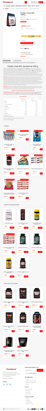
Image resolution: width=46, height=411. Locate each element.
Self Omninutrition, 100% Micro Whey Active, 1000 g (9, 351)
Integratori (7, 5)
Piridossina (32, 94)
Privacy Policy (28, 390)
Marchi (6, 8)
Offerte (37, 5)
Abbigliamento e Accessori (21, 5)
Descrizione (6, 60)
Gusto (22, 28)
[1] (20, 54)
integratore (10, 68)
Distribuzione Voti (23, 56)
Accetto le (31, 373)
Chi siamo (27, 379)
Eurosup (11, 119)
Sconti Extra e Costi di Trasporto (31, 382)
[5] (25, 54)
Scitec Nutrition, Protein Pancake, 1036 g (37, 145)
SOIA (36, 93)
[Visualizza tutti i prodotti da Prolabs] (26, 48)
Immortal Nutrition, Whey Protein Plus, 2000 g (37, 327)
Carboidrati (6, 106)
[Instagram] (10, 384)
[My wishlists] (32, 2)
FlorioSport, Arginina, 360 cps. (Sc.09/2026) (9, 169)
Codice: (21, 17)
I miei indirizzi (28, 400)
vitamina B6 (20, 69)
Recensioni (17, 60)
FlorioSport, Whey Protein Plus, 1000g (8, 327)
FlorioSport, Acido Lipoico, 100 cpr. (23, 272)
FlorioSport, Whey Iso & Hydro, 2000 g (9, 302)
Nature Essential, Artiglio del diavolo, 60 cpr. (9, 272)
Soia (17, 93)
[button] (31, 36)
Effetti (33, 5)
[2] (21, 54)
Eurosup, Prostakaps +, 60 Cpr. (37, 247)
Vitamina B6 (39, 94)
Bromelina (25, 94)
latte (27, 19)
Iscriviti (40, 370)
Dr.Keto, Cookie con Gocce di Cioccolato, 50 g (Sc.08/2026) (9, 193)
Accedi (36, 2)
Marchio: (22, 48)
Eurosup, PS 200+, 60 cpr (23, 247)
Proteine (21, 19)
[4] (6, 149)
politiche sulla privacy (32, 373)
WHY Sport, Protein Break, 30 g (37, 168)
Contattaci (27, 384)
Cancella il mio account (29, 403)
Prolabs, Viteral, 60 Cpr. (9, 223)
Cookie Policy (28, 392)
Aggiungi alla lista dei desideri (28, 45)
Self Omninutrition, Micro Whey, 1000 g (23, 351)
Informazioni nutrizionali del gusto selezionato (19, 62)
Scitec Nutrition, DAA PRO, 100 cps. (23, 223)
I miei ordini (27, 398)
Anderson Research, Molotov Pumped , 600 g (23, 135)
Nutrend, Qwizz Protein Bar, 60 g (23, 168)
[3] (22, 54)
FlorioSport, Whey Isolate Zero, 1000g (23, 302)
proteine (21, 68)
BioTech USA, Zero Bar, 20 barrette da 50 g (9, 145)
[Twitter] (4, 384)
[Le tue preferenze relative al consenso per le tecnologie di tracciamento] (44, 409)
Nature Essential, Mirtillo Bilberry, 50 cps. (37, 223)
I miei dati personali (29, 402)
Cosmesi (29, 5)
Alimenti (13, 5)
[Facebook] (7, 384)
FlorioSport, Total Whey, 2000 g (23, 326)
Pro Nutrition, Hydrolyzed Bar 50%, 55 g (23, 193)
